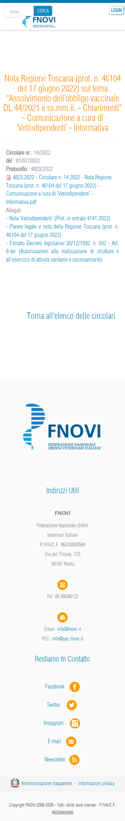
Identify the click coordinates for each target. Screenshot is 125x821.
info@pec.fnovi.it (67, 638)
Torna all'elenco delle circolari (71, 315)
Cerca (43, 11)
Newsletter (57, 759)
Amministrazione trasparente (46, 783)
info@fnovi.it (69, 629)
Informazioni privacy (97, 783)
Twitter (57, 704)
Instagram (57, 723)
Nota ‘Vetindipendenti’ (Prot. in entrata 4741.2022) (59, 218)
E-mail (54, 741)
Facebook (57, 686)
